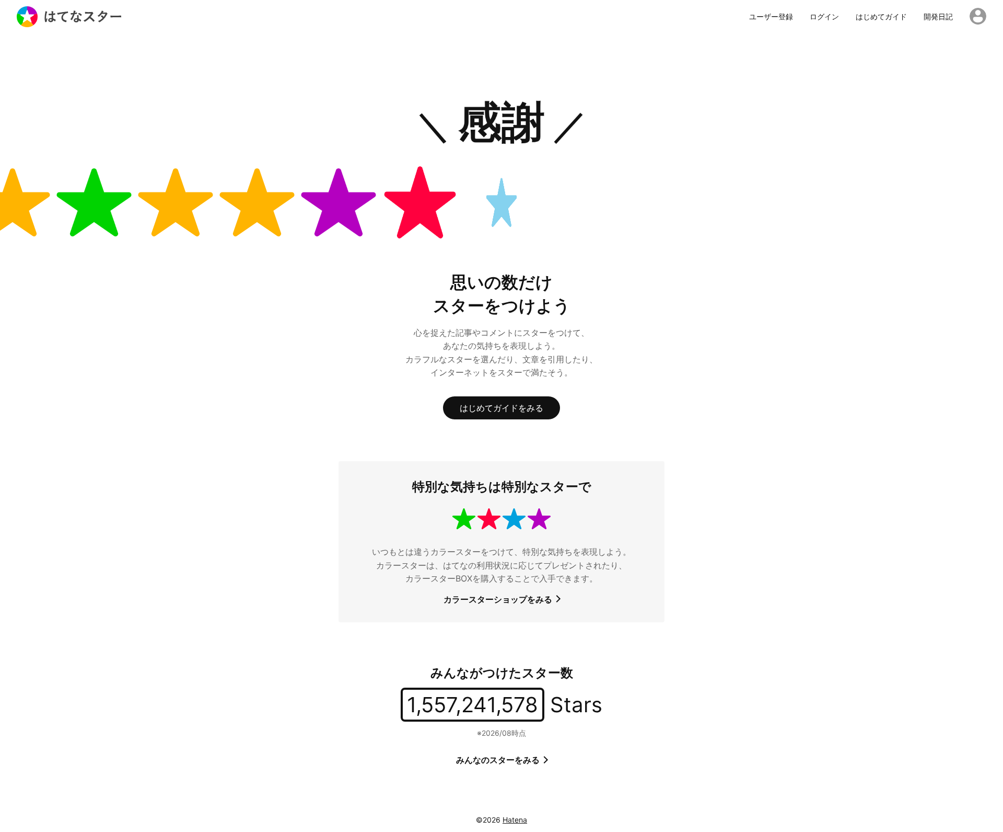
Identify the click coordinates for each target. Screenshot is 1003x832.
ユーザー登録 (771, 16)
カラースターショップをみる (499, 599)
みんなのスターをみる (499, 760)
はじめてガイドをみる (501, 408)
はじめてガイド (881, 16)
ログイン (824, 16)
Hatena (515, 819)
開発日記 (938, 16)
